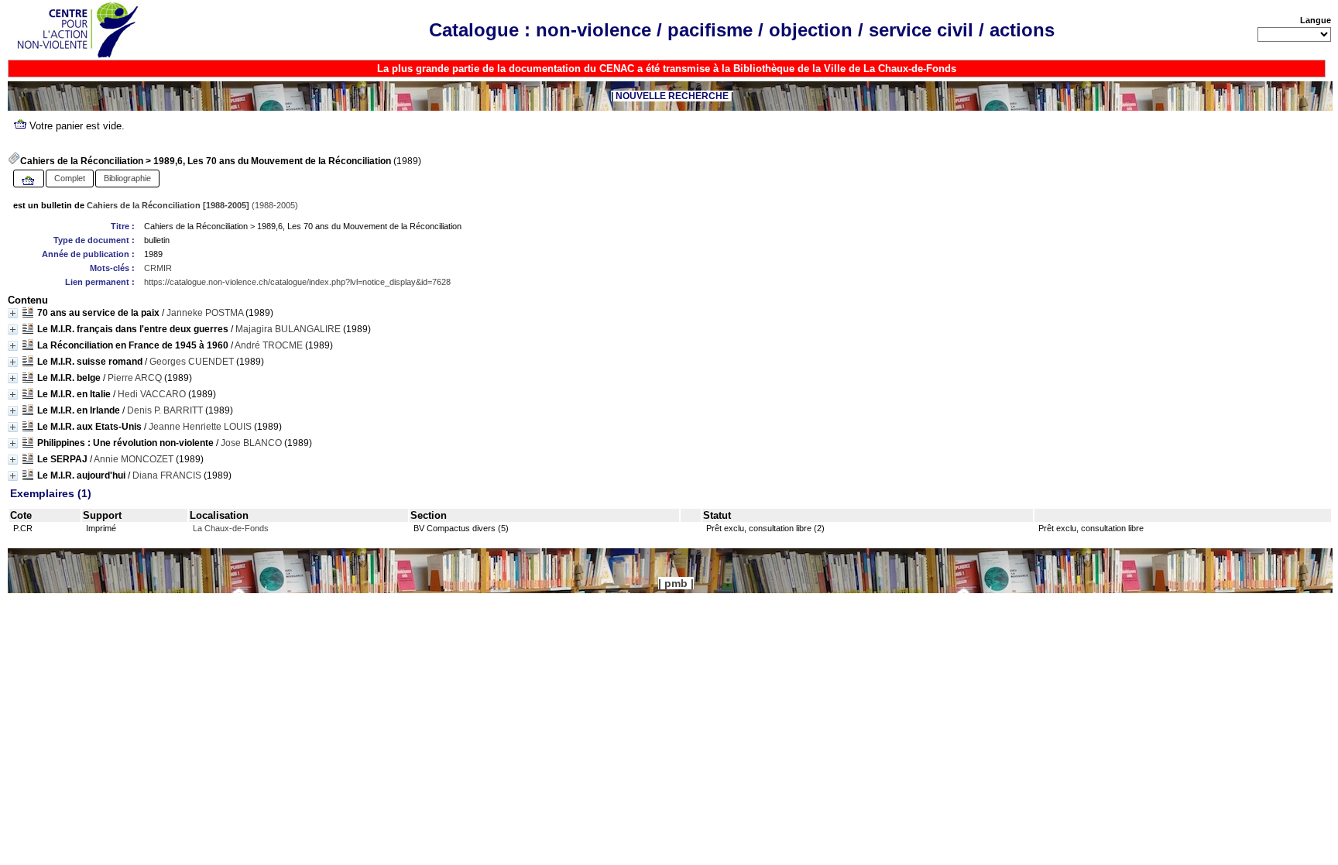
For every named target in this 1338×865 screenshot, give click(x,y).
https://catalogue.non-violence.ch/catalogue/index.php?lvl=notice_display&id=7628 (297, 282)
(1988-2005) (192, 205)
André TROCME (269, 345)
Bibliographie (127, 178)
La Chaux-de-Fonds (231, 528)
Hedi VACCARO (152, 394)
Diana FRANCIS (166, 475)
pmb (676, 583)
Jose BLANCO (251, 443)
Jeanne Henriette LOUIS (200, 426)
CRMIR (158, 268)
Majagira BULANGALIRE (288, 329)
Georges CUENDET (191, 361)
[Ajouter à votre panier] (29, 181)
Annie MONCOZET (133, 459)
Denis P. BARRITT (165, 410)
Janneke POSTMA (204, 312)
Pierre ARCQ (135, 377)
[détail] (13, 313)
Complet (69, 178)
